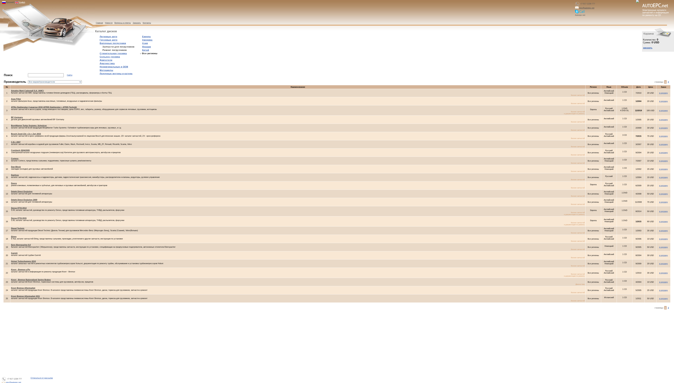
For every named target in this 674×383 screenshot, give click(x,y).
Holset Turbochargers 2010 (23, 261)
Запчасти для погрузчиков (118, 47)
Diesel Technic (17, 228)
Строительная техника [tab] (113, 53)
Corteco (14, 158)
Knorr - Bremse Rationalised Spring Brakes (31, 280)
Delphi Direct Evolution (21, 191)
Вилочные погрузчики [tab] (113, 43)
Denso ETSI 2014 (19, 208)
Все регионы (149, 53)
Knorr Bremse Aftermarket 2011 (25, 296)
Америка (147, 40)
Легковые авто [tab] (108, 36)
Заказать (137, 23)
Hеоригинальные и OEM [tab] (114, 67)
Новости (109, 23)
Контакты (147, 23)
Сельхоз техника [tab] (110, 57)
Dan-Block (16, 167)
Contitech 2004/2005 (20, 150)
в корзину (663, 93)
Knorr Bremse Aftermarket (23, 288)
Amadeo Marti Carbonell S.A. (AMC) (27, 91)
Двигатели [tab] (106, 60)
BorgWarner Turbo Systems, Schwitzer (29, 126)
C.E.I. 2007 (16, 142)
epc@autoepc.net (586, 8)
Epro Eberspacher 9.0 (21, 245)
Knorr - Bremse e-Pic (20, 269)
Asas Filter (16, 99)
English (22, 2)
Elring (13, 237)
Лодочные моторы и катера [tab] (116, 73)
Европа (146, 36)
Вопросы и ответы (122, 23)
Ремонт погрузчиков (115, 50)
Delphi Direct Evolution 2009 (24, 200)
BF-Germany (17, 117)
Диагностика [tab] (107, 63)
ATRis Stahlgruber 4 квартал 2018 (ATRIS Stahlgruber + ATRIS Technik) (44, 107)
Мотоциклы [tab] (106, 70)
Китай (145, 50)
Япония (146, 47)
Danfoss (15, 175)
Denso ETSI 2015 (19, 218)
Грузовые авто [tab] (108, 40)
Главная (99, 23)
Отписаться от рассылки (42, 378)
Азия (145, 43)
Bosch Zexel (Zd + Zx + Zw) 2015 (26, 134)
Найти (69, 75)
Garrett (14, 253)
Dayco (14, 183)
